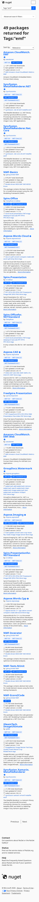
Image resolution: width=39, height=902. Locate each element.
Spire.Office (10, 198)
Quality (6, 749)
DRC (17, 373)
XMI (24, 184)
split (9, 259)
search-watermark (18, 488)
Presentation (7, 416)
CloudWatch (24, 72)
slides (18, 416)
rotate (8, 535)
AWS (7, 72)
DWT (11, 375)
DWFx (26, 373)
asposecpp (15, 601)
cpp (20, 610)
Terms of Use (28, 888)
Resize (16, 749)
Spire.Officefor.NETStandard (12, 315)
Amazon (12, 72)
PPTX (23, 216)
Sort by (6, 47)
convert (16, 257)
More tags (10, 218)
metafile (25, 110)
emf (20, 110)
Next (24, 821)
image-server (20, 535)
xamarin (16, 795)
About (19, 888)
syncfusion (9, 110)
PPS (4, 218)
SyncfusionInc (11, 91)
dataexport (7, 216)
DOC (5, 494)
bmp (12, 259)
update (11, 533)
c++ (17, 610)
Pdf (24, 214)
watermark (9, 486)
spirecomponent (12, 396)
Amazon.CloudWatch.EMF (16, 53)
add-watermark (19, 486)
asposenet (15, 354)
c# (17, 110)
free (14, 416)
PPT (19, 216)
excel (11, 214)
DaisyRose (10, 201)
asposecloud (16, 238)
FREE (30, 414)
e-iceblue (17, 201)
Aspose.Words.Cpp (14, 598)
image (28, 214)
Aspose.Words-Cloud (16, 236)
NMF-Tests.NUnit (13, 666)
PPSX (17, 292)
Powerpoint (27, 292)
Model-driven (10, 184)
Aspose (9, 238)
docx (7, 257)
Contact (6, 837)
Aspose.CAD (10, 352)
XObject (22, 492)
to (10, 257)
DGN (5, 375)
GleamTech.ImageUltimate (12, 725)
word (7, 214)
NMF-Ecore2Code (13, 695)
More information (24, 272)
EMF (5, 74)
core (18, 154)
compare (23, 257)
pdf (12, 257)
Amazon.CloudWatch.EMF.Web (16, 435)
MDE (17, 184)
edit (32, 257)
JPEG (13, 294)
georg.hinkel (10, 175)
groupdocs (15, 473)
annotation (15, 492)
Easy (31, 747)
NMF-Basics (10, 172)
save (21, 533)
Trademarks (16, 893)
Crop (20, 749)
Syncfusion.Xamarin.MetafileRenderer (16, 771)
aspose (7, 610)
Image (5, 294)
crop (25, 533)
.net (15, 110)
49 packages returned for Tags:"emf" (16, 33)
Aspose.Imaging (13, 515)
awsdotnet (10, 59)
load (7, 533)
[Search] (33, 8)
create (29, 257)
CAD (14, 373)
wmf (30, 110)
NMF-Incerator (12, 633)
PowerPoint (13, 414)
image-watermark (18, 490)
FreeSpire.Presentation (17, 393)
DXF (11, 373)
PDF (21, 292)
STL (29, 373)
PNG (17, 294)
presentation (18, 214)
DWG (7, 373)
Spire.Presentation (15, 277)
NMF (17, 175)
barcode (14, 216)
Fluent (11, 749)
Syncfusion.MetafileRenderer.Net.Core (17, 128)
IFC (8, 375)
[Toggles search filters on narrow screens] (33, 17)
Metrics (31, 72)
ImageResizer (10, 747)
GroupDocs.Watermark (17, 468)
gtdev (8, 729)
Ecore (5, 186)
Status (5, 847)
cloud (17, 72)
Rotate (5, 751)
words (13, 610)
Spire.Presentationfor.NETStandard (17, 554)
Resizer (23, 747)
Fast (27, 747)
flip (4, 535)
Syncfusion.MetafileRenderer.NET (17, 85)
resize (29, 533)
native (24, 610)
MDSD (28, 184)
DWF (21, 373)
